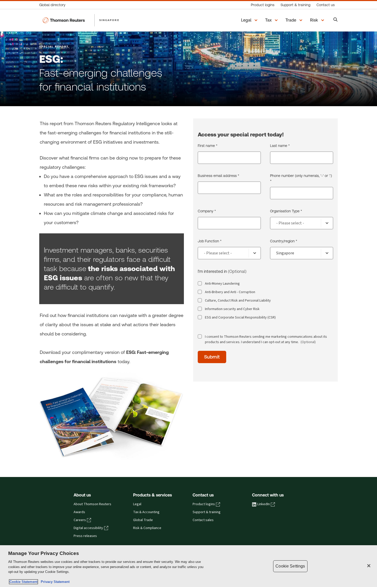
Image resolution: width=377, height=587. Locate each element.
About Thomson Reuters (92, 504)
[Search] (335, 20)
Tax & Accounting (146, 512)
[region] (188, 566)
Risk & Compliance (147, 528)
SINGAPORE (109, 20)
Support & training (207, 512)
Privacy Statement (54, 582)
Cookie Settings (290, 566)
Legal (137, 504)
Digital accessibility (88, 528)
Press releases (85, 536)
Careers (80, 520)
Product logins (204, 504)
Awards (79, 512)
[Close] (368, 565)
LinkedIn (263, 504)
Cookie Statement (23, 582)
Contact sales (203, 520)
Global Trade (143, 520)
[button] (250, 20)
